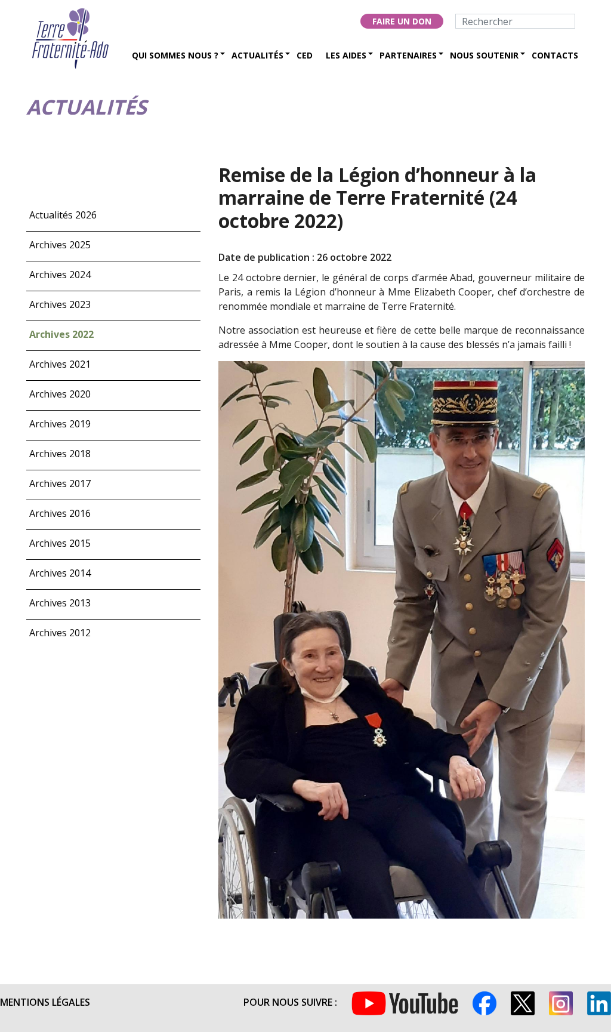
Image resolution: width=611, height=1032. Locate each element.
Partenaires (408, 55)
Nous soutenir (484, 55)
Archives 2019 (60, 423)
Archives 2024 (60, 274)
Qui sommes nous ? (175, 55)
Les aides (346, 55)
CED (305, 55)
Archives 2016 (60, 513)
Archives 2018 (60, 453)
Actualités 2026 (63, 214)
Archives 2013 (60, 602)
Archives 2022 (61, 334)
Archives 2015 (60, 543)
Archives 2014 (60, 573)
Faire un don (401, 21)
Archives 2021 (60, 364)
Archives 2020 (60, 394)
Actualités (257, 55)
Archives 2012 (60, 632)
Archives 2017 (60, 483)
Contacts (555, 55)
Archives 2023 (60, 304)
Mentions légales (45, 1002)
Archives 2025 (60, 244)
